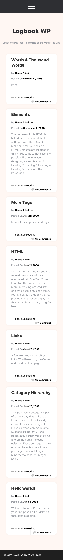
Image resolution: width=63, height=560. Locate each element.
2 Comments (44, 532)
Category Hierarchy (31, 392)
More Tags (21, 202)
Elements (20, 114)
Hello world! (23, 488)
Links (16, 335)
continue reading (25, 97)
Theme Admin (22, 73)
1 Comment (44, 322)
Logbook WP (31, 31)
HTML (17, 251)
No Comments (43, 101)
